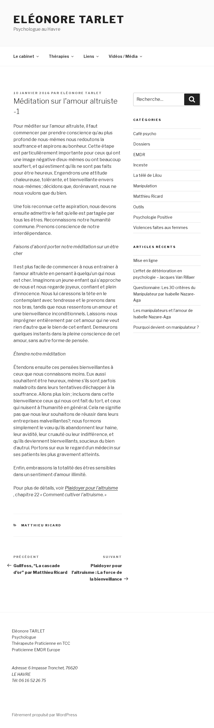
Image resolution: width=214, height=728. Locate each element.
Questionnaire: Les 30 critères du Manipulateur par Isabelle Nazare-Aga (164, 293)
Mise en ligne (145, 260)
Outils (138, 206)
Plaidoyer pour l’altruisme (91, 488)
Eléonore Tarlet (69, 19)
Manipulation (145, 185)
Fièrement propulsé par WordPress (44, 714)
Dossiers (141, 144)
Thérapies (59, 56)
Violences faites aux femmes (160, 227)
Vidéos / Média (123, 56)
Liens (89, 56)
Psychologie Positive (152, 217)
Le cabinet (23, 56)
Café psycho (144, 133)
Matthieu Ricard (41, 525)
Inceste (140, 165)
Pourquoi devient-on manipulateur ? (166, 327)
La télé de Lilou (147, 175)
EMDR (139, 154)
